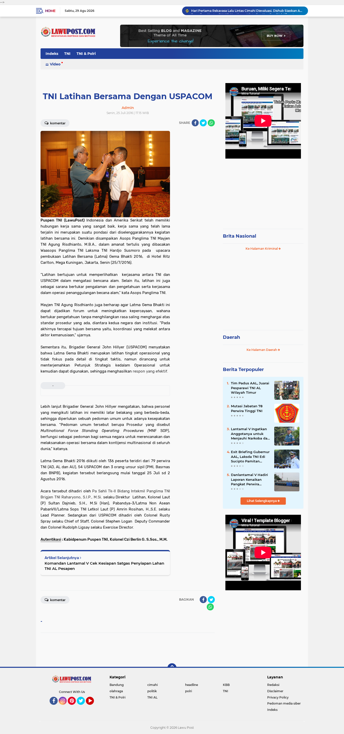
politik (152, 691)
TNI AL (152, 697)
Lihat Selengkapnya (262, 501)
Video (55, 64)
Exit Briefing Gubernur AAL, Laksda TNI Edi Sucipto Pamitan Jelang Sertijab (250, 456)
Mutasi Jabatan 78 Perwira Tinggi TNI (246, 408)
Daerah (231, 337)
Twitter (83, 707)
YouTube (93, 707)
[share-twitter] (203, 122)
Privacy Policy (278, 697)
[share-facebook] (195, 122)
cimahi (152, 685)
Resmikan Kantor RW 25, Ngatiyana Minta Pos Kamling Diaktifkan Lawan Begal (247, 11)
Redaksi (273, 685)
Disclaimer (275, 691)
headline (191, 685)
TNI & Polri (86, 53)
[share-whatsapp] (211, 122)
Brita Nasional (239, 236)
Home (50, 11)
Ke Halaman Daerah (262, 350)
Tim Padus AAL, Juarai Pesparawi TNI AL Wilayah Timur (250, 387)
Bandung (117, 685)
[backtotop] (172, 667)
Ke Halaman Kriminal (262, 248)
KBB (226, 685)
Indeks (52, 53)
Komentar (57, 123)
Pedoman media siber (284, 703)
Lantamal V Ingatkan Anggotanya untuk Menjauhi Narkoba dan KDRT (250, 434)
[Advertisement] (263, 191)
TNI (67, 53)
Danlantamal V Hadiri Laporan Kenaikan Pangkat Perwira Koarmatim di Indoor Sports (249, 479)
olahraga (116, 691)
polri (188, 691)
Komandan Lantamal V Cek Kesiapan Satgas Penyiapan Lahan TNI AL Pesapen (104, 566)
